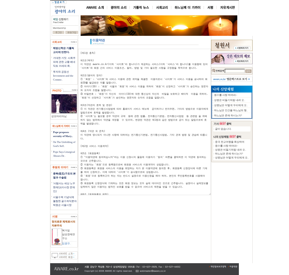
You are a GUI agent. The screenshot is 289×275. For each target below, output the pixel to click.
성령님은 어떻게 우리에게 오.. (231, 105)
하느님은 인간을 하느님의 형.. (231, 110)
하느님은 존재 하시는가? (228, 115)
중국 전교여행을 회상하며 (229, 141)
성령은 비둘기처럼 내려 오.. (229, 100)
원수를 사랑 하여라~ (225, 95)
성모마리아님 (59, 116)
